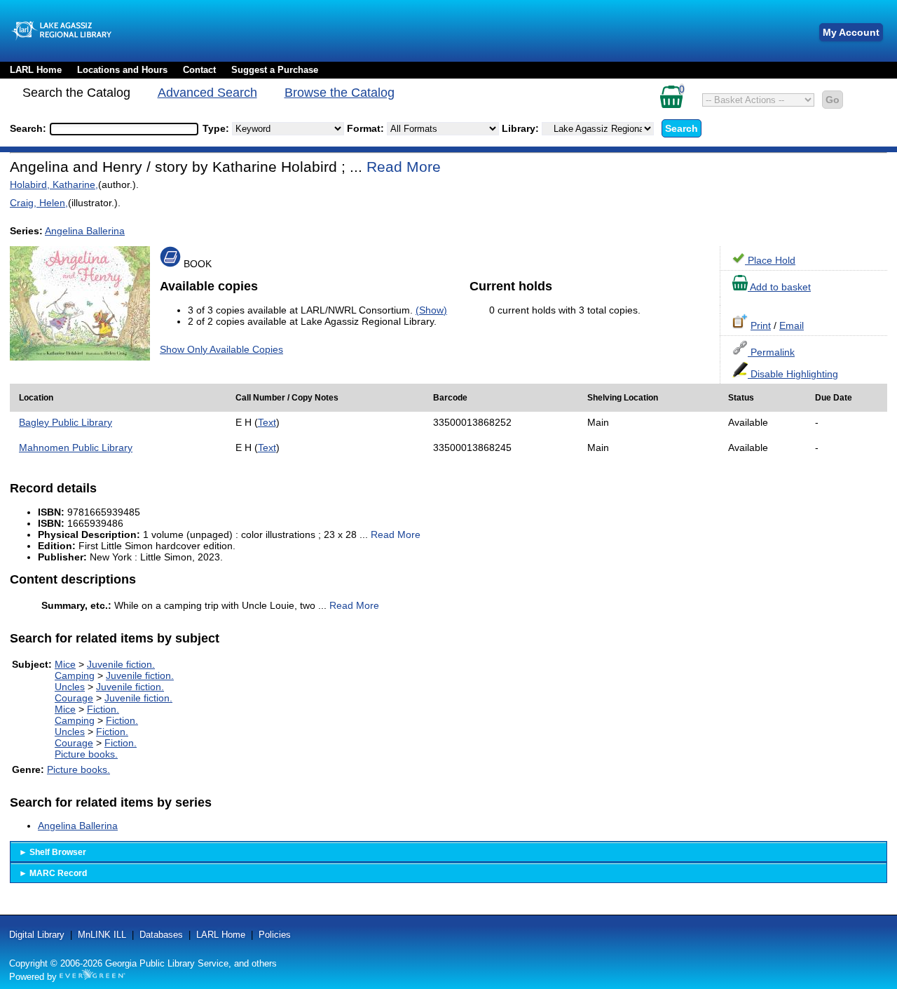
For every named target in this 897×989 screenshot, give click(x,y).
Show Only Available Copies (221, 349)
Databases (161, 934)
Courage (74, 698)
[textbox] (117, 129)
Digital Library (36, 934)
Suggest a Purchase (274, 70)
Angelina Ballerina (85, 230)
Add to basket (779, 286)
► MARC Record (53, 873)
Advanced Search (207, 93)
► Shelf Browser (52, 852)
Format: (367, 128)
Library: (522, 128)
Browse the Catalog (340, 93)
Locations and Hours (122, 70)
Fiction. (103, 709)
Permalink (771, 352)
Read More (404, 167)
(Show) (431, 310)
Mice (65, 664)
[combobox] (124, 129)
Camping (75, 675)
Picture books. (86, 754)
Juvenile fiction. (121, 664)
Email (791, 325)
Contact (199, 70)
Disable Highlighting (793, 373)
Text (267, 422)
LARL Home (36, 70)
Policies (275, 934)
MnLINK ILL (102, 934)
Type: (217, 128)
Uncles (70, 686)
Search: (29, 128)
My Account (851, 32)
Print (761, 325)
